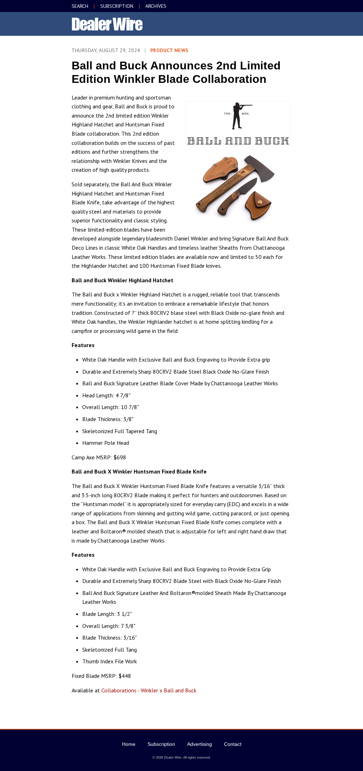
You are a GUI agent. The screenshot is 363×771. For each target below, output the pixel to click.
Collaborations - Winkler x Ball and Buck (148, 690)
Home (128, 744)
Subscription (161, 744)
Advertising (199, 744)
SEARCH (80, 6)
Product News (169, 50)
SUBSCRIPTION (116, 6)
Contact (232, 744)
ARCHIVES (155, 6)
